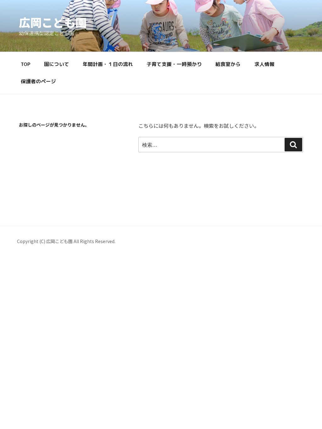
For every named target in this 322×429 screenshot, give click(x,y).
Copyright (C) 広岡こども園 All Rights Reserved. (66, 241)
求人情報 (264, 64)
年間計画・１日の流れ (108, 64)
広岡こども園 (53, 22)
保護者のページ (38, 81)
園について (56, 64)
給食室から (228, 64)
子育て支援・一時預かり (174, 64)
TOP (26, 64)
